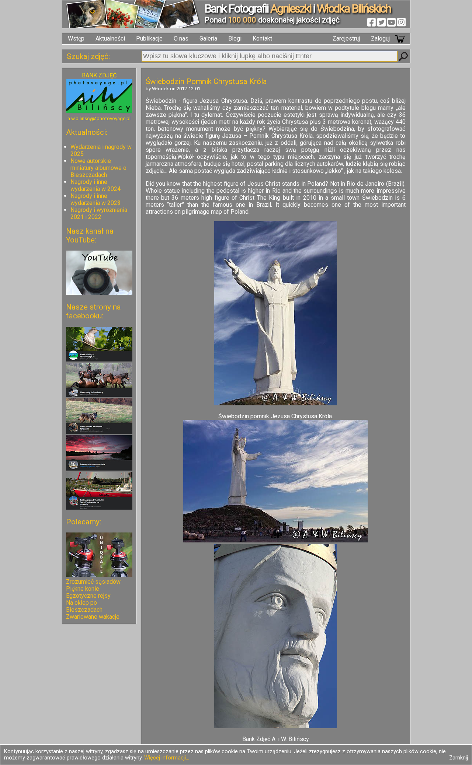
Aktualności (110, 38)
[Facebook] (371, 22)
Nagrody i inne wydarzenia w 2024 (95, 185)
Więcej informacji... (166, 758)
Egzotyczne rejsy (88, 595)
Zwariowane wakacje (92, 616)
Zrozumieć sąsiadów (93, 581)
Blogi (235, 38)
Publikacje (149, 38)
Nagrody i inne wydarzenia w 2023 (95, 199)
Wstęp (76, 38)
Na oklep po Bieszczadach (84, 606)
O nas (181, 38)
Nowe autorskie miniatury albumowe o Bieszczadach (98, 167)
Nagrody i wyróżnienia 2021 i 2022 (98, 213)
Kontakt (262, 38)
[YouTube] (391, 22)
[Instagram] (401, 22)
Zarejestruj (346, 38)
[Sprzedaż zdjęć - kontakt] (99, 111)
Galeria (208, 38)
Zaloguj (380, 38)
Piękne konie (82, 588)
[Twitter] (381, 22)
